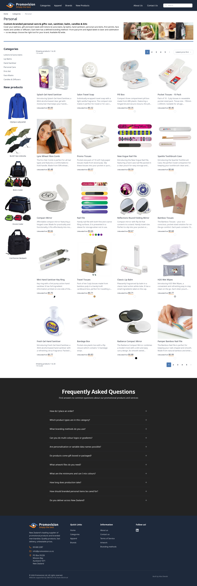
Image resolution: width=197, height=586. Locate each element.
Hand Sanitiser (10, 63)
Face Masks (9, 75)
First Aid (7, 71)
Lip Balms (8, 59)
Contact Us (152, 5)
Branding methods (108, 546)
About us (104, 530)
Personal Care (10, 67)
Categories (45, 5)
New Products (82, 5)
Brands (68, 5)
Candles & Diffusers (12, 79)
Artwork (103, 542)
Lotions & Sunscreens (13, 55)
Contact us (105, 534)
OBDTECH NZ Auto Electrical (57, 577)
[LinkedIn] (137, 530)
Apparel (58, 5)
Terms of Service (107, 538)
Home (6, 14)
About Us (138, 5)
